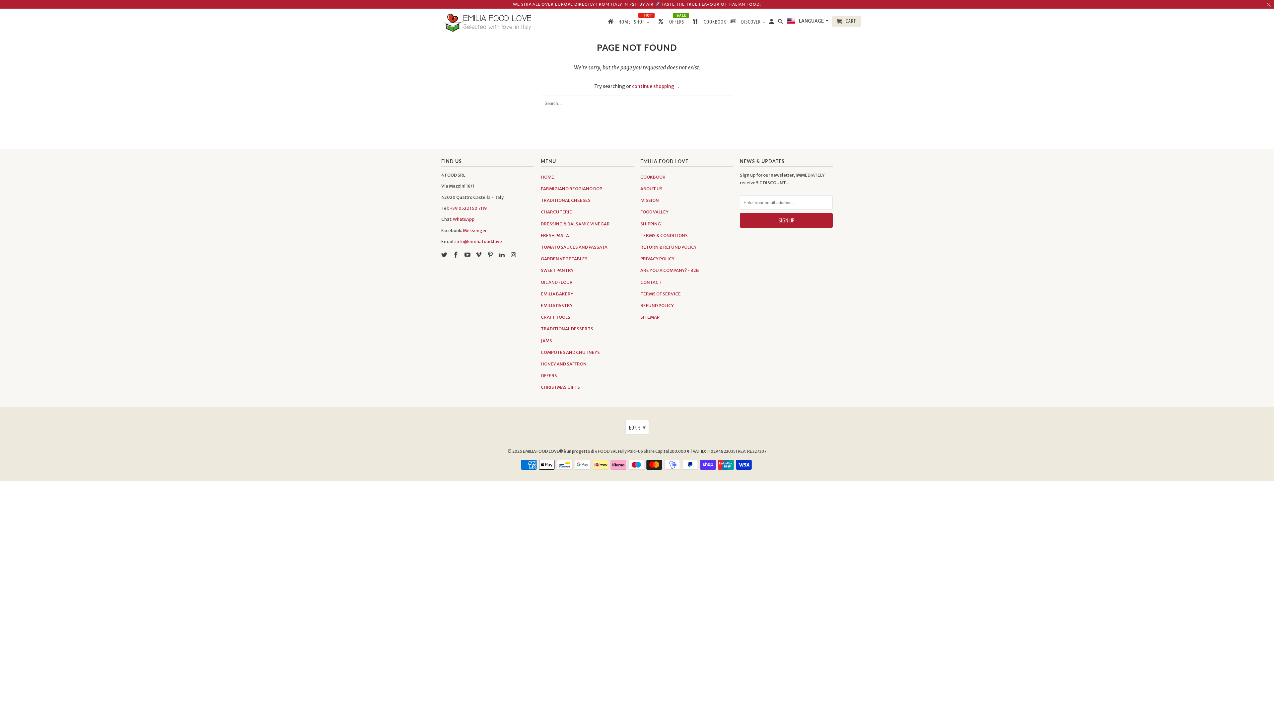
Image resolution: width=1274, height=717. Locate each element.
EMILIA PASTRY (557, 305)
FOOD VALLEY (654, 212)
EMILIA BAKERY (557, 294)
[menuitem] (618, 23)
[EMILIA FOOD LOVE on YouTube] (468, 255)
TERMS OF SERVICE (660, 294)
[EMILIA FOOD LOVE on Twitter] (445, 255)
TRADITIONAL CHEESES (566, 200)
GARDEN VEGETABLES (564, 259)
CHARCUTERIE (556, 212)
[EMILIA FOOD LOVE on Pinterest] (491, 255)
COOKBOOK (653, 177)
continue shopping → (656, 86)
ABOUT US (651, 189)
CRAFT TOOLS (555, 317)
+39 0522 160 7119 (468, 208)
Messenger (475, 230)
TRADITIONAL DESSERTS (567, 329)
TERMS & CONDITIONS (664, 235)
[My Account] (772, 23)
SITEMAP (650, 317)
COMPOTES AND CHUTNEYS (570, 352)
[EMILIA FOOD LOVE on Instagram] (514, 255)
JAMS (546, 341)
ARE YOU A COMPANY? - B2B (669, 270)
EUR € (637, 427)
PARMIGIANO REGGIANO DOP (571, 189)
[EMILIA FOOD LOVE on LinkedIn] (502, 255)
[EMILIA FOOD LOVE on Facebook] (456, 255)
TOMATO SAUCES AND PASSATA (574, 247)
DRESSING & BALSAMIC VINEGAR (575, 224)
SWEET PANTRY (557, 270)
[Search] (781, 23)
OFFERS (549, 375)
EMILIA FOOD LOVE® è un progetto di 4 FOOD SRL (570, 451)
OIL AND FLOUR (557, 282)
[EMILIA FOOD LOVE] (487, 23)
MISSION (649, 200)
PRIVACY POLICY (657, 259)
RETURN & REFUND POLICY (668, 247)
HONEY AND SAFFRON (564, 364)
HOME (547, 177)
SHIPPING (650, 224)
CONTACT (651, 282)
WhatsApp (463, 219)
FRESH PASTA (555, 235)
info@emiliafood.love (478, 241)
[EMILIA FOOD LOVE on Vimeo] (479, 255)
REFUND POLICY (657, 305)
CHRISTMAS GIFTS (560, 387)
